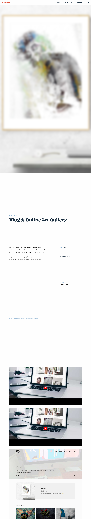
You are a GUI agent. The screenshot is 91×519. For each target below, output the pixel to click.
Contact (79, 2)
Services (65, 2)
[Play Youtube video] (45, 387)
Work (58, 2)
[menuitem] (58, 2)
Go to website (65, 256)
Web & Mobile (64, 284)
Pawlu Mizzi (13, 215)
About (72, 2)
